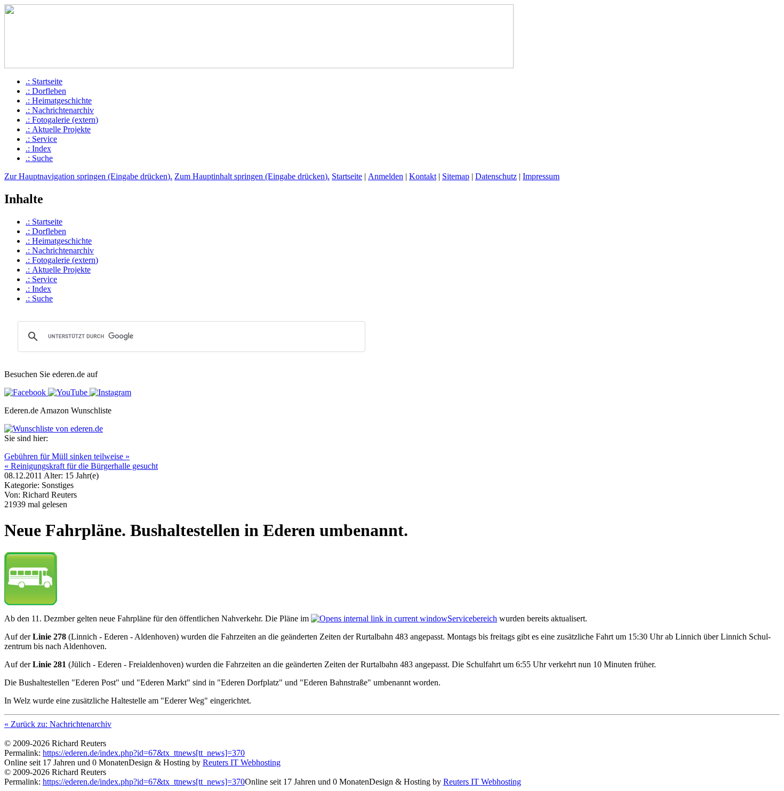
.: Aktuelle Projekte (58, 129)
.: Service (41, 138)
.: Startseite (44, 81)
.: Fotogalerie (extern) (62, 119)
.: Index (38, 148)
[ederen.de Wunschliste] (53, 428)
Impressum (541, 176)
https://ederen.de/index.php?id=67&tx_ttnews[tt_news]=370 (144, 752)
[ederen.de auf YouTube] (66, 392)
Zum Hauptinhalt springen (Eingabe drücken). (252, 176)
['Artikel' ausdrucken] (8, 448)
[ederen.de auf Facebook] (25, 392)
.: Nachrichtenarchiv (60, 110)
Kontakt (422, 176)
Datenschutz (496, 176)
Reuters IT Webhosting (242, 762)
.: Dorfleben (46, 90)
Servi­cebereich (472, 618)
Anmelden (385, 176)
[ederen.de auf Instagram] (109, 392)
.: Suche (39, 158)
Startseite (347, 176)
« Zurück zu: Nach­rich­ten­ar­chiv (57, 724)
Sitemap (455, 176)
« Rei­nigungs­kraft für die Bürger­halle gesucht (81, 465)
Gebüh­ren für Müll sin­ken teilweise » (67, 456)
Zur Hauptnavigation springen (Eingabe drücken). (88, 176)
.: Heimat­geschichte (59, 100)
